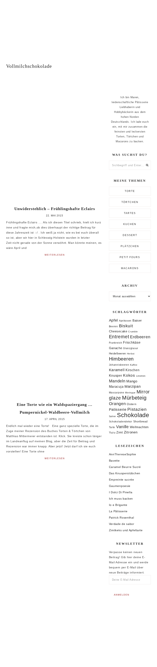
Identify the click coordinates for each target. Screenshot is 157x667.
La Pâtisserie (118, 511)
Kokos (129, 375)
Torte (130, 191)
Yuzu (112, 432)
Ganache (115, 348)
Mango (131, 381)
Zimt (119, 432)
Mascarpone (116, 392)
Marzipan (132, 386)
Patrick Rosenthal (121, 517)
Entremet (119, 336)
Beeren (113, 326)
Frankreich (115, 342)
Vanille (122, 426)
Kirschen (133, 370)
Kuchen (129, 224)
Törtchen (129, 202)
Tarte (112, 427)
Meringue (130, 392)
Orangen (117, 403)
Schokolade (133, 415)
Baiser (137, 320)
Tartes (130, 213)
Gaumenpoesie (119, 486)
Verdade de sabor (121, 524)
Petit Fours (130, 257)
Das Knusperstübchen (124, 473)
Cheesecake (118, 331)
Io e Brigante (118, 505)
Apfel (113, 320)
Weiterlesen (55, 255)
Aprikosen (125, 320)
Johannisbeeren (119, 364)
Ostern (131, 404)
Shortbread (140, 421)
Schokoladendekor (120, 421)
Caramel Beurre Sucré (125, 467)
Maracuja (116, 386)
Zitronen (131, 432)
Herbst (131, 353)
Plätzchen (130, 246)
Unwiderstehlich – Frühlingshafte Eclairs (54, 208)
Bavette (114, 460)
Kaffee (133, 365)
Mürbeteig (134, 398)
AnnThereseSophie (122, 454)
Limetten (141, 376)
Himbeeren (121, 359)
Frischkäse (131, 342)
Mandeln (117, 381)
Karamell (117, 370)
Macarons (130, 268)
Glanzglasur (130, 348)
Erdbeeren (140, 337)
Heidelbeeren (117, 353)
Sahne (112, 416)
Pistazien (137, 409)
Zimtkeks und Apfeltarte (126, 530)
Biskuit (126, 325)
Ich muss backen (121, 498)
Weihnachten (139, 427)
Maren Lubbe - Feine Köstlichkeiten (78, 28)
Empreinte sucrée (121, 479)
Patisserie (118, 409)
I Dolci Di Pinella (120, 492)
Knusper (115, 375)
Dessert (130, 235)
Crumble (133, 331)
